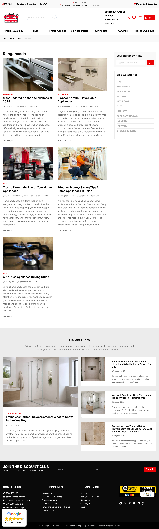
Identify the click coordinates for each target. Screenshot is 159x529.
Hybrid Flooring (57, 31)
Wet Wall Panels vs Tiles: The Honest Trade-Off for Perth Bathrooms (132, 396)
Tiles (35, 31)
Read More (9, 141)
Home (5, 38)
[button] (14, 518)
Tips (5, 184)
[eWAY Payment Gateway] (137, 491)
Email (97, 469)
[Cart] (140, 17)
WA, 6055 (10, 504)
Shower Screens (79, 31)
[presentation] (28, 74)
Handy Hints (15, 38)
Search (54, 17)
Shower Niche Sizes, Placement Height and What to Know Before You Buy (132, 364)
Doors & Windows (144, 31)
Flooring (122, 121)
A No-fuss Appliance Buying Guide (26, 277)
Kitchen (121, 96)
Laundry (122, 111)
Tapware (123, 31)
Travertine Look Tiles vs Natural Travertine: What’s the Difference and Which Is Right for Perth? (132, 429)
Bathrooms (101, 31)
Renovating (123, 86)
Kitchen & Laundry (13, 31)
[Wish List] (134, 17)
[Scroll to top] (153, 519)
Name (60, 469)
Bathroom (123, 101)
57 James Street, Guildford (18, 500)
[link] (149, 17)
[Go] (150, 62)
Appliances (8, 94)
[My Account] (128, 17)
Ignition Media (114, 526)
